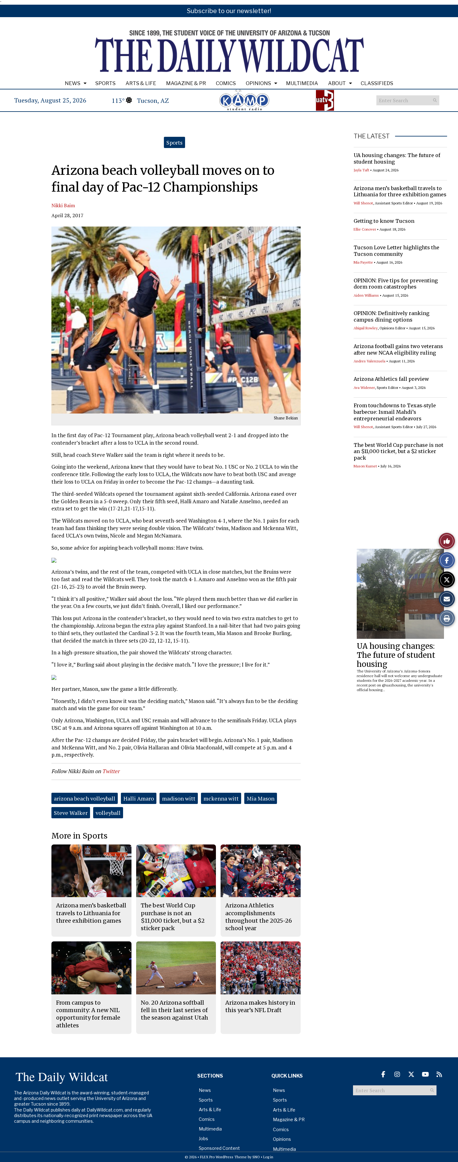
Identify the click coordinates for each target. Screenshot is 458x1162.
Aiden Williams (366, 295)
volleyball (108, 812)
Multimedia (302, 83)
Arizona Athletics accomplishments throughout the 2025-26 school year (258, 917)
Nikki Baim (63, 205)
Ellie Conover (365, 229)
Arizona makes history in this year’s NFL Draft (260, 1006)
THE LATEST (372, 136)
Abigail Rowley (366, 328)
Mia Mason (260, 798)
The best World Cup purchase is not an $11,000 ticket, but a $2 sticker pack (398, 451)
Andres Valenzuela (369, 361)
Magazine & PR (186, 83)
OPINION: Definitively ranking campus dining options (391, 316)
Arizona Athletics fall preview (391, 379)
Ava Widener (364, 387)
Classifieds (377, 83)
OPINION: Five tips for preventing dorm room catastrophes (396, 283)
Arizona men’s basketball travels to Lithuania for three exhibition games (400, 191)
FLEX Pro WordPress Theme (223, 1157)
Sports (105, 83)
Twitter (111, 771)
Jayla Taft (361, 170)
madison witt (178, 798)
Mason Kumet (365, 466)
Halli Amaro (138, 798)
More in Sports (79, 836)
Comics (226, 83)
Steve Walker (71, 812)
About (337, 83)
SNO (256, 1157)
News (72, 83)
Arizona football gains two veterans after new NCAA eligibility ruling (398, 349)
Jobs (203, 1138)
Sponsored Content (219, 1148)
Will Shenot (363, 203)
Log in (268, 1157)
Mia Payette (363, 262)
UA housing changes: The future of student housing (396, 655)
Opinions (258, 83)
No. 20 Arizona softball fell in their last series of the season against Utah (174, 1010)
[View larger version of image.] (176, 320)
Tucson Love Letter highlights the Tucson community (396, 250)
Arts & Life (141, 83)
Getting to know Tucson (384, 221)
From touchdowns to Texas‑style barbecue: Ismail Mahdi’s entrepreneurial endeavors (395, 412)
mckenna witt (221, 798)
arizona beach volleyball (84, 798)
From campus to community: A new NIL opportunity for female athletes (88, 1014)
